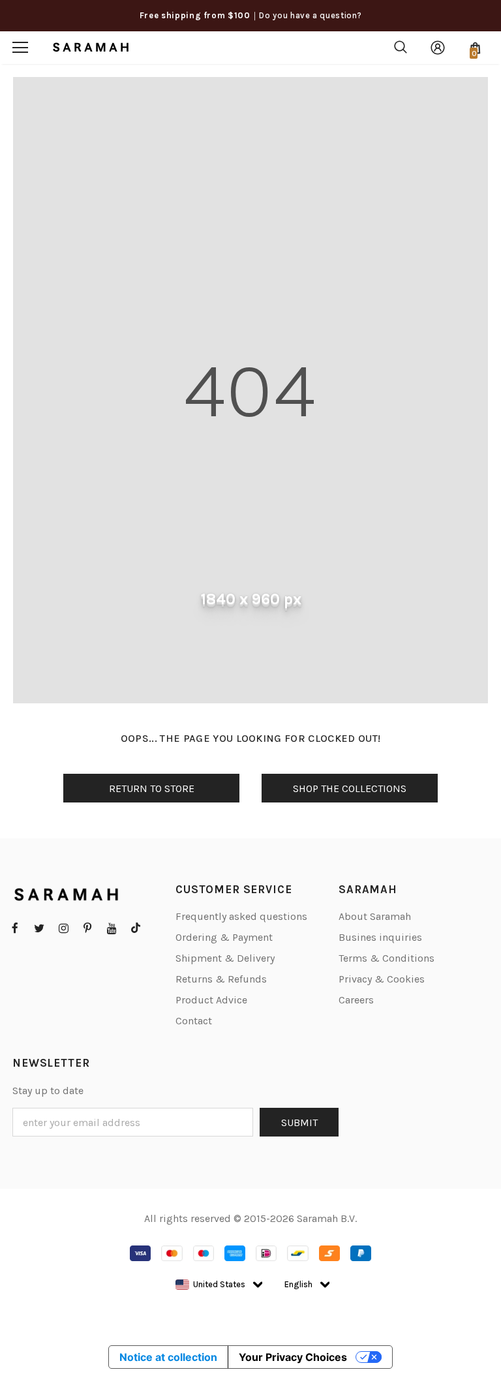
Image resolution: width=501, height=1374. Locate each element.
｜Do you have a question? (306, 15)
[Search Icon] (400, 47)
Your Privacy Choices (293, 1357)
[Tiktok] (135, 927)
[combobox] (210, 1284)
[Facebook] (15, 927)
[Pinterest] (87, 927)
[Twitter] (39, 927)
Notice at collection (168, 1357)
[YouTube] (111, 927)
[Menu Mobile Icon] (20, 47)
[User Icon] (437, 47)
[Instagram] (63, 927)
